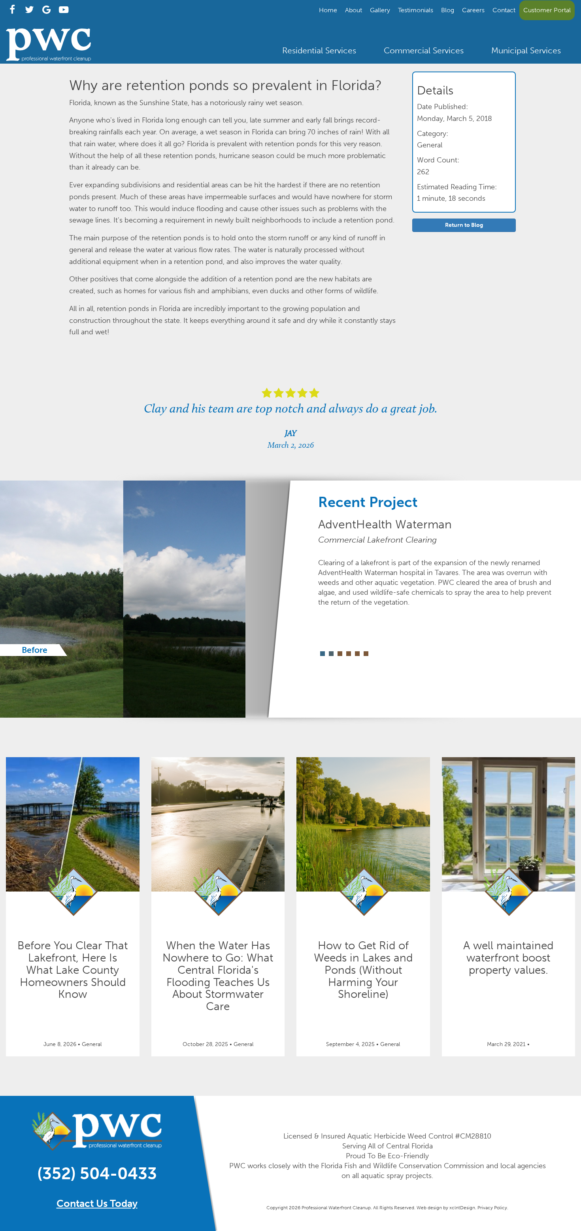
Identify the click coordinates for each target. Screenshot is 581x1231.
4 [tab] (348, 653)
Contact (503, 10)
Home (328, 10)
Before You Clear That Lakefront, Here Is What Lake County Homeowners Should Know (72, 970)
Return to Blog (464, 225)
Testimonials (415, 10)
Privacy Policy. (492, 1207)
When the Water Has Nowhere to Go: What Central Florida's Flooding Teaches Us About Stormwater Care (217, 976)
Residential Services (319, 50)
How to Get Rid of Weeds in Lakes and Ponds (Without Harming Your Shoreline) (363, 970)
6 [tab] (366, 653)
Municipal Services (526, 50)
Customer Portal (547, 10)
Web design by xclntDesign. (446, 1207)
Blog (447, 10)
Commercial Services (424, 50)
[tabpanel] (145, 599)
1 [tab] (322, 653)
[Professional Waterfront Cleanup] (48, 59)
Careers (473, 10)
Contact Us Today (97, 1203)
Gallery (380, 10)
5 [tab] (357, 653)
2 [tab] (331, 653)
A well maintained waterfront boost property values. (508, 958)
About (353, 10)
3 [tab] (340, 653)
